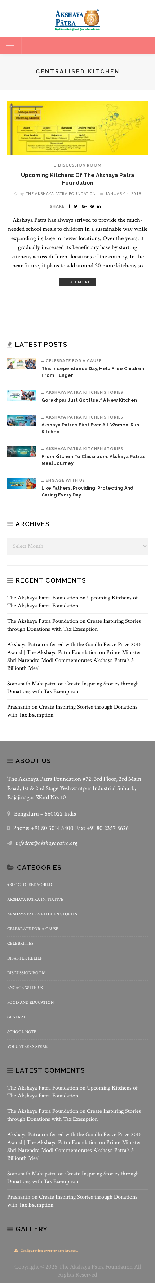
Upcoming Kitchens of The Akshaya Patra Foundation (72, 602)
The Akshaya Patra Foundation (61, 193)
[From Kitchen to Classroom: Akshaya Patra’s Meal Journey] (21, 451)
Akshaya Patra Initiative (35, 899)
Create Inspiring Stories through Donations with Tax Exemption (74, 625)
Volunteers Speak (27, 1046)
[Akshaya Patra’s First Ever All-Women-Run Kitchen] (21, 420)
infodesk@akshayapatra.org (46, 843)
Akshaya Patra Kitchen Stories (84, 392)
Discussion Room (80, 165)
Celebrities (20, 943)
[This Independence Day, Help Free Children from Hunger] (21, 363)
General (16, 1017)
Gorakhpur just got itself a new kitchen (89, 400)
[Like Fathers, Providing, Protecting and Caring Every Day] (21, 483)
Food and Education (30, 1002)
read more (78, 282)
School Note (21, 1032)
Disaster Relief (24, 958)
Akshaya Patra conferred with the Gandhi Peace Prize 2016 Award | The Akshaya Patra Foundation (74, 648)
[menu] (10, 45)
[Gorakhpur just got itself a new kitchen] (21, 394)
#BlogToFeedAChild (29, 884)
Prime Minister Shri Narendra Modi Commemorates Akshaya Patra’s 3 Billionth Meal (74, 660)
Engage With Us (65, 480)
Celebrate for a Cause (74, 360)
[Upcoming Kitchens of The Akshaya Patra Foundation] (77, 127)
